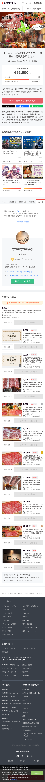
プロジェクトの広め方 (9, 675)
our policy (14, 779)
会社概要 (10, 761)
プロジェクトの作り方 (9, 672)
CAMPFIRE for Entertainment (11, 704)
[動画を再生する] (22, 26)
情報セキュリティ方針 (29, 726)
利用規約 (25, 712)
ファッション (6, 620)
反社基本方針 (26, 730)
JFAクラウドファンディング (11, 721)
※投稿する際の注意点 (22, 222)
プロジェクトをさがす (15, 594)
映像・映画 (25, 620)
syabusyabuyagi (16, 61)
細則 (23, 716)
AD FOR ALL (6, 714)
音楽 (23, 609)
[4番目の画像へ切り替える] (31, 45)
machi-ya (5, 725)
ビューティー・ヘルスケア (30, 627)
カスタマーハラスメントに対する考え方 (32, 735)
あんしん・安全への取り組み (31, 693)
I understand (37, 773)
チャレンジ (25, 613)
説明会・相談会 (27, 665)
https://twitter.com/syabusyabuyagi (19, 271)
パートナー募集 (34, 761)
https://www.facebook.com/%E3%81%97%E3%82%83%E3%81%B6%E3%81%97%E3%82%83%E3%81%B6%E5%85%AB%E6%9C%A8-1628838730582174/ (23, 275)
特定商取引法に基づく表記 (30, 723)
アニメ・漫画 (6, 617)
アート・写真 (6, 631)
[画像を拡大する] (20, 341)
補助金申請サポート (8, 729)
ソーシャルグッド (7, 634)
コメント (40, 202)
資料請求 (5, 652)
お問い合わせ (26, 704)
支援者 (22, 202)
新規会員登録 (38, 3)
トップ (4, 594)
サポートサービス (28, 668)
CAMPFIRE (5, 689)
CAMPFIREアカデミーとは (10, 665)
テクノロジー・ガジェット (10, 606)
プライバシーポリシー (29, 719)
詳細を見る (7, 322)
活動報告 (12, 202)
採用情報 (22, 761)
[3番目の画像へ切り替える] (22, 45)
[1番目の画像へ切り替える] (4, 45)
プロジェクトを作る (8, 648)
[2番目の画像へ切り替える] (13, 45)
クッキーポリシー (28, 739)
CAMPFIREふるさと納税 (10, 711)
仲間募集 (32, 202)
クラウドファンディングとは (11, 668)
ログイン (29, 3)
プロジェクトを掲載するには (11, 9)
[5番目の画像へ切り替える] (40, 45)
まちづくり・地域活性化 (30, 606)
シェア (24, 106)
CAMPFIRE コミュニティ (10, 693)
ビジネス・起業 (7, 627)
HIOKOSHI (5, 718)
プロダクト (5, 609)
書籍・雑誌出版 (27, 624)
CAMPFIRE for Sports (9, 707)
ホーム (4, 202)
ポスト (10, 106)
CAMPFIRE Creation (8, 696)
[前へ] (2, 27)
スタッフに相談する (28, 648)
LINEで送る (37, 106)
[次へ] (42, 27)
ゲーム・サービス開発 (9, 624)
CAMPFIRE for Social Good (11, 700)
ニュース (25, 696)
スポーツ (25, 617)
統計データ (25, 675)
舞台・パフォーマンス (29, 631)
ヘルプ (24, 700)
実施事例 (25, 672)
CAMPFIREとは (27, 689)
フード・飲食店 (31, 61)
